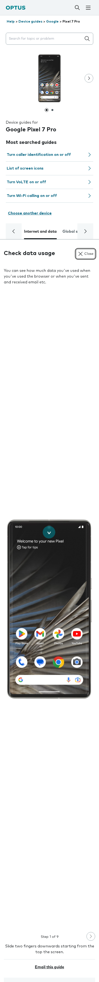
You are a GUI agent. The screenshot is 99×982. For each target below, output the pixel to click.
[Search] (77, 7)
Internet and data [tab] (40, 231)
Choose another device (30, 213)
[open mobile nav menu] (88, 7)
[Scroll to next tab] (85, 231)
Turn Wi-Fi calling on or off (32, 196)
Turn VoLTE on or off (26, 182)
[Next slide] (89, 78)
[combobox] (44, 38)
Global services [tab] (76, 231)
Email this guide (49, 967)
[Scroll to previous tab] (14, 231)
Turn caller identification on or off (39, 155)
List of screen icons (25, 168)
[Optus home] (15, 7)
